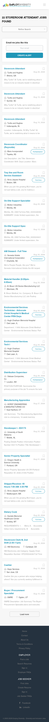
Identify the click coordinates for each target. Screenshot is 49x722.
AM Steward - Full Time (15, 251)
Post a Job (24, 659)
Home (24, 631)
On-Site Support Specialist (17, 200)
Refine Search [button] (24, 29)
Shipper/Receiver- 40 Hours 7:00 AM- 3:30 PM (16, 485)
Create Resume (24, 687)
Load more (24, 614)
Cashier (8, 564)
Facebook (26, 703)
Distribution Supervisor (15, 372)
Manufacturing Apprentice (17, 400)
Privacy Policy (24, 648)
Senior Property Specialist (17, 455)
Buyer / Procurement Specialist (14, 592)
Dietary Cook (10, 511)
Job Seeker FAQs (24, 696)
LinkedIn (26, 707)
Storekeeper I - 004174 (15, 428)
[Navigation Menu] (44, 4)
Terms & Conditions (24, 644)
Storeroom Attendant (14, 68)
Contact (24, 635)
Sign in (24, 668)
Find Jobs (25, 683)
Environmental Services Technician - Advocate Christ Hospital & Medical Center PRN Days (16, 312)
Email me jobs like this (17, 42)
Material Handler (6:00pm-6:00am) (16, 281)
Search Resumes (24, 663)
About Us (24, 639)
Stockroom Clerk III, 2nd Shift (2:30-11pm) (16, 541)
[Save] (43, 69)
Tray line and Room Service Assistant (13, 174)
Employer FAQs (24, 672)
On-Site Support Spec (15, 225)
